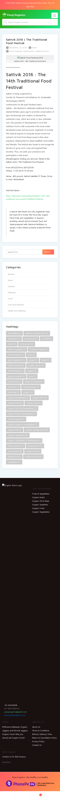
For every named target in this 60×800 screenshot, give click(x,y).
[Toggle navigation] (54, 15)
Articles (11, 274)
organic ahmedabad (18, 397)
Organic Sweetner (40, 504)
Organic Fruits (38, 508)
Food (10, 298)
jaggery (31, 371)
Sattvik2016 (28, 51)
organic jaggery (16, 419)
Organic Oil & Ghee (40, 501)
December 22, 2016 (18, 47)
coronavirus (30, 338)
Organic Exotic (38, 497)
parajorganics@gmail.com (15, 712)
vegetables (14, 462)
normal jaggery (31, 387)
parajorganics (35, 446)
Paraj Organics (15, 446)
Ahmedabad (14, 333)
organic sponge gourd (37, 430)
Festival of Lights (38, 349)
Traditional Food (42, 51)
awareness (14, 338)
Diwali (12, 344)
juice (32, 376)
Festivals (12, 292)
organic (28, 392)
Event (34, 47)
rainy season (15, 451)
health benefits (16, 365)
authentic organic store (36, 333)
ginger (33, 360)
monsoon (13, 387)
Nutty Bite (13, 392)
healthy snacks (36, 365)
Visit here (6, 762)
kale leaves (14, 381)
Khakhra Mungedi (34, 381)
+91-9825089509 (11, 708)
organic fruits (33, 403)
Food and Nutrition (16, 304)
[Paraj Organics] (13, 15)
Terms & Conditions (40, 730)
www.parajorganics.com (14, 715)
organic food (15, 403)
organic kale (14, 430)
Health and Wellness (17, 311)
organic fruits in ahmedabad (21, 414)
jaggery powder (16, 376)
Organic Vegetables (41, 512)
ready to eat (32, 451)
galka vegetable (16, 360)
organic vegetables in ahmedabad (24, 440)
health (46, 360)
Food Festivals (15, 51)
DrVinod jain (26, 344)
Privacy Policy (38, 741)
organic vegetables (18, 435)
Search (47, 252)
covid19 (46, 338)
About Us (36, 727)
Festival (11, 286)
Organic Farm (39, 397)
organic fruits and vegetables (22, 408)
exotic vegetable (16, 349)
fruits (31, 355)
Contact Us (37, 745)
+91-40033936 (10, 705)
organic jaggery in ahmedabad (22, 424)
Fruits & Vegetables (40, 494)
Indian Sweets (15, 371)
